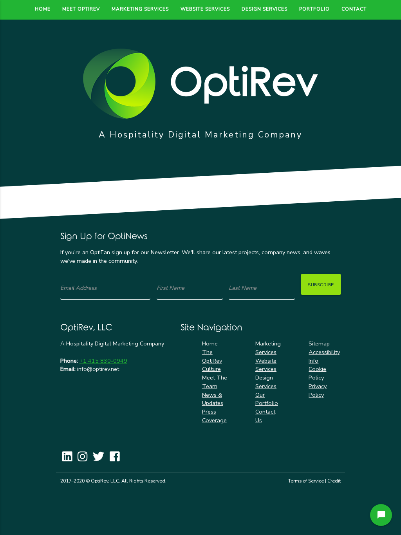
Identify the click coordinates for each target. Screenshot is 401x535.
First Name (170, 288)
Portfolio (314, 9)
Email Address (78, 288)
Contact (354, 9)
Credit (334, 481)
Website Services (205, 9)
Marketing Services (140, 9)
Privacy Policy (318, 390)
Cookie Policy (317, 373)
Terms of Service (306, 481)
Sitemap (319, 343)
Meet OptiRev (81, 9)
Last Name (242, 288)
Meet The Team (214, 382)
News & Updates (212, 399)
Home (43, 9)
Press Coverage (214, 416)
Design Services (264, 9)
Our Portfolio (266, 399)
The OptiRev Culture (212, 360)
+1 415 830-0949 (103, 361)
